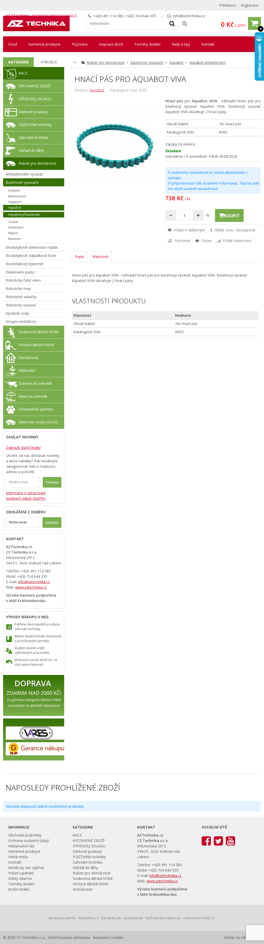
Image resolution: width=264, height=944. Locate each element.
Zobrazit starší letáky (23, 447)
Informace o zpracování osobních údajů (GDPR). (26, 495)
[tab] (18, 62)
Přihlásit (52, 482)
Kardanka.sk (111, 917)
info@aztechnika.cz (189, 15)
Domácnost (28, 357)
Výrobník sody (17, 313)
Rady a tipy (181, 44)
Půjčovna (79, 44)
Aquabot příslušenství (207, 62)
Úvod (12, 44)
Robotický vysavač (21, 305)
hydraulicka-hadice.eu (163, 917)
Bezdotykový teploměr (25, 263)
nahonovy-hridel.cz (198, 917)
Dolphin (14, 190)
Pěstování (27, 370)
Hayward (14, 202)
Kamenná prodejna (44, 44)
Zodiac (13, 222)
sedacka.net (133, 917)
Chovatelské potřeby (36, 409)
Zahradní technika (33, 137)
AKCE (23, 73)
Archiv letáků (19, 889)
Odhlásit (52, 522)
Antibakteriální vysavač (24, 174)
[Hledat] (172, 23)
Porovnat (182, 240)
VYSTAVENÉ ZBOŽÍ (34, 85)
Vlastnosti (100, 256)
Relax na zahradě (33, 396)
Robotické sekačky (21, 296)
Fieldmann (15, 227)
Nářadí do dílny (31, 150)
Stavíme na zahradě (35, 383)
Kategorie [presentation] (18, 62)
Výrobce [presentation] (49, 62)
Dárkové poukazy (33, 111)
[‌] (206, 840)
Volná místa (18, 856)
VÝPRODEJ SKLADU (35, 98)
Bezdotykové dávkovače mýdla (31, 247)
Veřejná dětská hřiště (36, 344)
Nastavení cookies (108, 937)
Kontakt (207, 44)
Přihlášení (227, 5)
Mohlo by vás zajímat (26, 867)
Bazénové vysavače (146, 62)
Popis (79, 256)
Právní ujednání (21, 873)
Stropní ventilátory (21, 321)
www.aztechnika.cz (31, 587)
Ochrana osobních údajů (28, 840)
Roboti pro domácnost (106, 62)
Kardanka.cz (88, 917)
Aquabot (176, 62)
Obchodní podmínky (25, 835)
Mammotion (17, 196)
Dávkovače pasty (20, 272)
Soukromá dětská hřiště (39, 331)
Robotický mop (18, 288)
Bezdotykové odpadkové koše (31, 255)
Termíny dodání (147, 44)
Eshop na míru (236, 937)
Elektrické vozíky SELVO (38, 422)
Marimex (14, 239)
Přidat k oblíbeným (189, 230)
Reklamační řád (21, 845)
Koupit (232, 216)
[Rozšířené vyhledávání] (184, 23)
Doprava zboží (111, 44)
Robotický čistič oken (23, 280)
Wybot (13, 233)
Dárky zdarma (20, 878)
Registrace (249, 5)
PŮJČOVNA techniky (35, 124)
